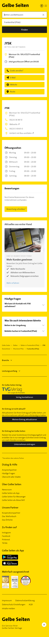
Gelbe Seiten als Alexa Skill (13, 500)
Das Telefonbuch (9, 516)
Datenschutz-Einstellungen (13, 604)
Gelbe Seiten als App (10, 493)
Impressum (7, 600)
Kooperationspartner (11, 513)
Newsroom (7, 489)
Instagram (6, 532)
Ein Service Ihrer (12, 627)
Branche (5, 360)
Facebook (6, 536)
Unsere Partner (10, 507)
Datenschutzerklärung (25, 600)
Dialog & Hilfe (9, 464)
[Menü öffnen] (45, 6)
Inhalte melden (8, 608)
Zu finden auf (9, 527)
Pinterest (6, 539)
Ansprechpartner (9, 470)
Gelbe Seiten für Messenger (14, 496)
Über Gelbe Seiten (11, 484)
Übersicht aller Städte (11, 477)
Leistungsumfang (9, 371)
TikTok (4, 543)
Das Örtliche (7, 520)
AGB (31, 604)
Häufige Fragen (8, 473)
